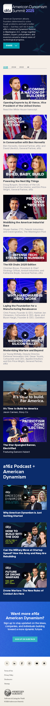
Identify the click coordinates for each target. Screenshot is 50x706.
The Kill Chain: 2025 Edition (19, 264)
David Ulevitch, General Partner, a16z (22, 148)
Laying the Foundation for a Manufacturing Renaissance (20, 307)
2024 (13, 67)
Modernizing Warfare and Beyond (23, 350)
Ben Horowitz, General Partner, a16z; (22, 145)
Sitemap (7, 684)
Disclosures (8, 679)
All (28, 67)
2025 (5, 67)
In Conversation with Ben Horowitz (24, 142)
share (9, 45)
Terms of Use (8, 671)
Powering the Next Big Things (21, 181)
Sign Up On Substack (25, 639)
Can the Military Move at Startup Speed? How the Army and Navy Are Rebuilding (24, 553)
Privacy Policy (8, 675)
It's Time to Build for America (20, 408)
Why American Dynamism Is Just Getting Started (22, 514)
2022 (21, 67)
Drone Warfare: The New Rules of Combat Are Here (23, 592)
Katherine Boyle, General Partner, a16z (23, 272)
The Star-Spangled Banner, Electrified (19, 446)
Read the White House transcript (20, 109)
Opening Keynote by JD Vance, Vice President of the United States (24, 104)
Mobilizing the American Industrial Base (23, 224)
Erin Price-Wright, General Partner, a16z (25, 188)
